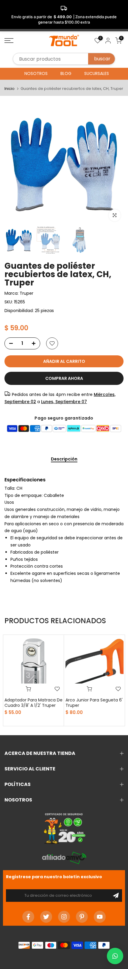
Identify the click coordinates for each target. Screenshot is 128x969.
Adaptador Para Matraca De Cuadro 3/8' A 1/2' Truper (33, 702)
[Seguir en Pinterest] (82, 917)
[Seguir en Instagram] (64, 917)
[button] (115, 956)
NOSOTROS (36, 73)
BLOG (65, 73)
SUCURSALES (96, 73)
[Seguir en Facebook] (28, 917)
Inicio (9, 88)
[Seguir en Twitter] (46, 917)
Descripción (64, 459)
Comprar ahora (64, 378)
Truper (26, 293)
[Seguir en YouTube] (100, 917)
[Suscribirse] (116, 895)
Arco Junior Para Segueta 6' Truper (94, 702)
